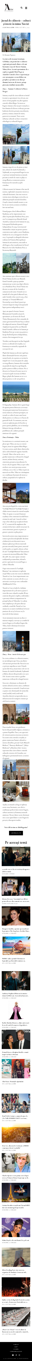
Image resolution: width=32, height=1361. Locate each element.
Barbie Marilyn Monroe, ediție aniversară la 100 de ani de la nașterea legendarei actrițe (15, 1025)
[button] (21, 8)
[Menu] (26, 8)
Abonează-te (16, 833)
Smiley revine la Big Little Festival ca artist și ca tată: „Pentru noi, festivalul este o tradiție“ (16, 1302)
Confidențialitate (16, 1351)
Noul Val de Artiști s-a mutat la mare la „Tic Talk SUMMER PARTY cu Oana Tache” (14, 1118)
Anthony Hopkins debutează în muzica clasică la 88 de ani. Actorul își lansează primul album (15, 996)
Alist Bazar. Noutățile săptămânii (12, 1081)
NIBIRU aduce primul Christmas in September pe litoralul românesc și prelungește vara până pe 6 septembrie (14, 961)
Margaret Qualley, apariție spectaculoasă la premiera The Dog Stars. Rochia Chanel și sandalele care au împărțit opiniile (16, 931)
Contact (16, 1344)
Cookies (16, 1349)
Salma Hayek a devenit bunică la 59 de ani (15, 1240)
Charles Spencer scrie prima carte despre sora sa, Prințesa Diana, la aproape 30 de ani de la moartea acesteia (15, 1178)
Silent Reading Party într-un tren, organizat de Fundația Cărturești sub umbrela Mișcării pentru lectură (14, 1272)
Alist (16, 1346)
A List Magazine (8, 27)
